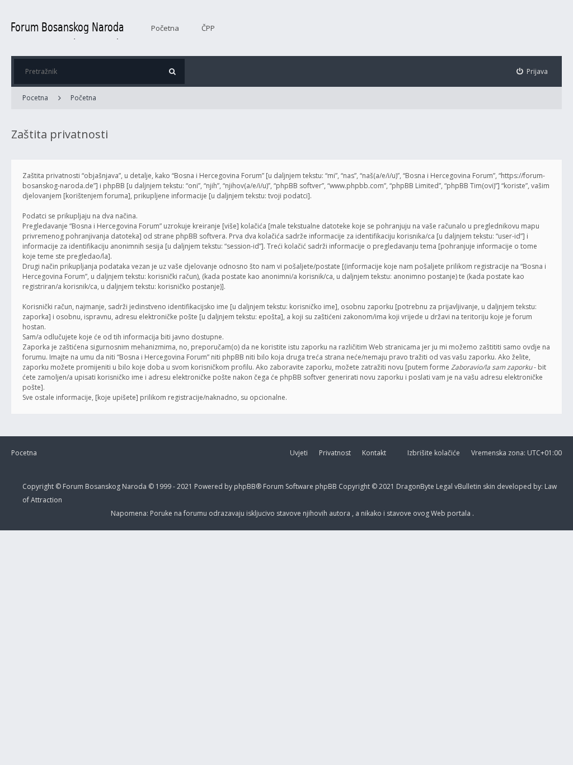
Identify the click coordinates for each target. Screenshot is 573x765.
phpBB (327, 486)
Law (550, 486)
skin (490, 486)
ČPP (208, 28)
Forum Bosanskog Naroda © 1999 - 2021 (128, 486)
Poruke (162, 513)
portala (459, 513)
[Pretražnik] (172, 71)
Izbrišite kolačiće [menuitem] (433, 453)
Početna (165, 28)
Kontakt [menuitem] (374, 453)
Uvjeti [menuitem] (299, 453)
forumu (196, 513)
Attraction (46, 500)
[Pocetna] (67, 28)
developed (515, 486)
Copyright (38, 486)
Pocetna (35, 97)
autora (340, 513)
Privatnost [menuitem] (335, 453)
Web (439, 513)
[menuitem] (532, 71)
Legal (444, 486)
